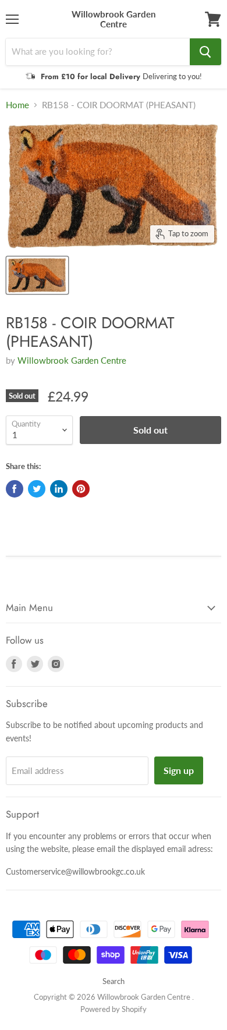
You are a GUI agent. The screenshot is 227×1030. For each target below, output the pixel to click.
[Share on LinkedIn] (59, 489)
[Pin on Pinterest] (81, 489)
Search (113, 981)
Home (17, 105)
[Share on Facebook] (14, 489)
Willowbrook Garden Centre (71, 360)
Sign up (179, 770)
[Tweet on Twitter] (36, 489)
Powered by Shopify (113, 1009)
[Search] (205, 51)
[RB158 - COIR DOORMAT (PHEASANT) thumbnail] (37, 275)
